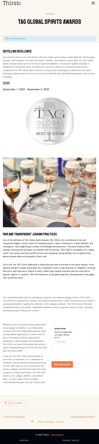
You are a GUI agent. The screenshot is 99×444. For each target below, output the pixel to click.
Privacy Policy (71, 440)
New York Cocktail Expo (14, 417)
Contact (24, 440)
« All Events (49, 14)
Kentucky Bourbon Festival (83, 417)
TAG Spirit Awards (62, 364)
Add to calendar (15, 403)
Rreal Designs (57, 435)
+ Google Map (59, 342)
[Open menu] (93, 3)
